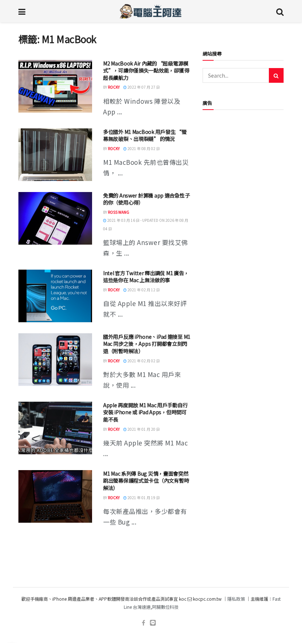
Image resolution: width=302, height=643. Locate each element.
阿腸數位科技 (165, 607)
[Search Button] (280, 11)
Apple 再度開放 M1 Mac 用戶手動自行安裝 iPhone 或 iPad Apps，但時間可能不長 (145, 412)
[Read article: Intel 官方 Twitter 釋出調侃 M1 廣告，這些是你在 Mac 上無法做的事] (55, 296)
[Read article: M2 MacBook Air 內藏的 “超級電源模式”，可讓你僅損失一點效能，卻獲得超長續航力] (55, 86)
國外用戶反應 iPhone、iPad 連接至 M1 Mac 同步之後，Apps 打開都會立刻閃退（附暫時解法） (146, 344)
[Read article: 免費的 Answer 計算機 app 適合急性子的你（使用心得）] (55, 218)
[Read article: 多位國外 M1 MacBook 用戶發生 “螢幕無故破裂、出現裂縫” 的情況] (55, 154)
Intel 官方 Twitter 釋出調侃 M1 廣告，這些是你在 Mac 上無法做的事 (146, 276)
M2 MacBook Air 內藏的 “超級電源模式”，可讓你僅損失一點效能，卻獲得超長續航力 (146, 70)
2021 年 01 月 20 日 (143, 429)
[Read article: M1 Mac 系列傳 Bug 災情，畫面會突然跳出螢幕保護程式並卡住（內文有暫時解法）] (55, 496)
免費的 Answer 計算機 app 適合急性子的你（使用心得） (146, 199)
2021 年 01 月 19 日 (143, 497)
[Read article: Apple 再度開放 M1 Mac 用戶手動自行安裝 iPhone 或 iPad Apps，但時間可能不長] (55, 428)
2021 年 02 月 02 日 (143, 360)
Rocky (114, 87)
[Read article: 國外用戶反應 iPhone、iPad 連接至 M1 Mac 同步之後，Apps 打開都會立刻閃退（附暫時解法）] (55, 359)
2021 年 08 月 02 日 (143, 148)
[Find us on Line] (153, 623)
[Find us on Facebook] (143, 623)
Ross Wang (118, 212)
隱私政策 (236, 599)
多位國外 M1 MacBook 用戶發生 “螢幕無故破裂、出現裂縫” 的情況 (145, 135)
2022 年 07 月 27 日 (143, 87)
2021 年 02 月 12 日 (143, 289)
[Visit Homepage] (151, 11)
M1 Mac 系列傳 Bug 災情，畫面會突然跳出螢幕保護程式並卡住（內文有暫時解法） (146, 480)
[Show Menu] (21, 11)
